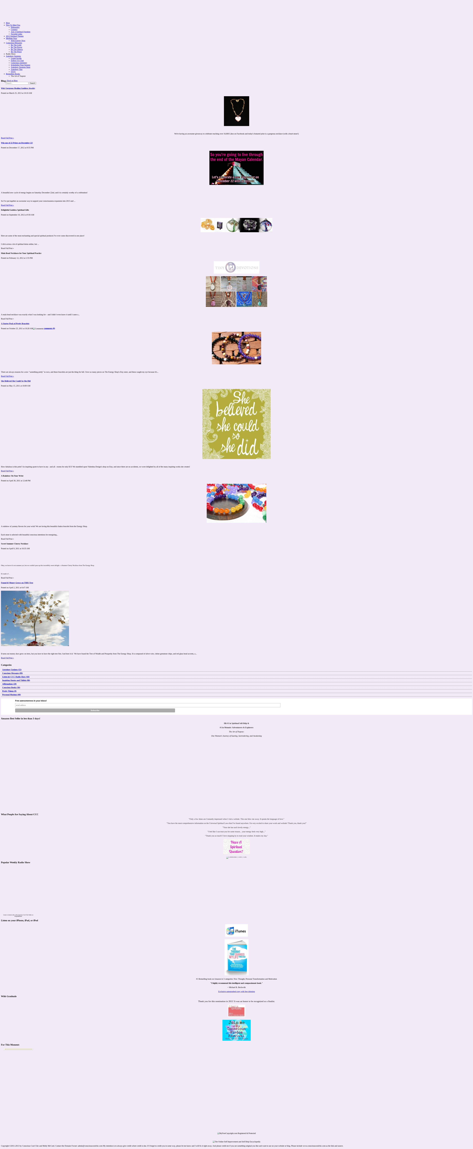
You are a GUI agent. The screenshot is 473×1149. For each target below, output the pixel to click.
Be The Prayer (16, 47)
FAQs (13, 72)
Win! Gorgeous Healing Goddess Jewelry (18, 88)
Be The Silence (17, 49)
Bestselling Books (13, 74)
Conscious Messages (14, 43)
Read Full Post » (7, 138)
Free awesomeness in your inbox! (31, 701)
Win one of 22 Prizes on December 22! (17, 143)
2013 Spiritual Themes (15, 36)
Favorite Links (16, 34)
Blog (8, 23)
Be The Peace (16, 52)
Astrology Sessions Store (20, 67)
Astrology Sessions (13, 56)
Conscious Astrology (19, 63)
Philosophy (15, 27)
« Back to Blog (11, 81)
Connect (14, 29)
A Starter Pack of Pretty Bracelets (15, 324)
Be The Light (16, 45)
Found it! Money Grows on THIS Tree (17, 583)
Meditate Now (11, 38)
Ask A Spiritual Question (20, 32)
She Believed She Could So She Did (16, 381)
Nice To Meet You (13, 25)
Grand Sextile (16, 58)
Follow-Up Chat (17, 61)
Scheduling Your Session (20, 65)
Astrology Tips (16, 69)
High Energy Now (18, 41)
